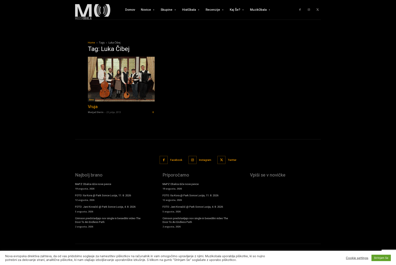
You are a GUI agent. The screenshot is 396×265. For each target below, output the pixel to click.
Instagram (205, 160)
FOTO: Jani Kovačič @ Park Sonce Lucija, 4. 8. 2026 (105, 207)
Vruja (93, 106)
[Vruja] (121, 79)
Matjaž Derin (96, 112)
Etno (91, 99)
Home (91, 42)
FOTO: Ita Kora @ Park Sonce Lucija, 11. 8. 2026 (103, 195)
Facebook (176, 160)
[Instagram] (308, 9)
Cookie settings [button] (357, 258)
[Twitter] (317, 9)
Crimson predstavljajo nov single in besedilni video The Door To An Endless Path (107, 220)
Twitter (232, 160)
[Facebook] (300, 9)
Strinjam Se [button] (381, 257)
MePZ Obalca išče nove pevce (93, 184)
